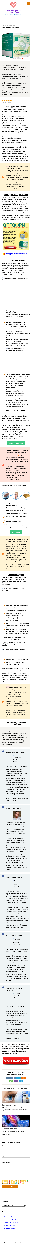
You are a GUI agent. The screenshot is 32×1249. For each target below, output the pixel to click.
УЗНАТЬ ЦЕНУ (16, 532)
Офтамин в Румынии (10, 1105)
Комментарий (6, 1162)
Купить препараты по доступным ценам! (13, 11)
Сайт (3, 1156)
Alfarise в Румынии (9, 1228)
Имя (3, 1145)
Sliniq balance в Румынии (11, 1222)
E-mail (3, 1151)
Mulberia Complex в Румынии (12, 1219)
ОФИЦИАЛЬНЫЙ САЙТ (16, 443)
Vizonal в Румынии (9, 1129)
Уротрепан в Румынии (10, 1217)
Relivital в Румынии (9, 1225)
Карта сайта (16, 1244)
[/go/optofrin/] (16, 236)
